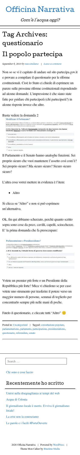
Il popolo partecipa (32, 55)
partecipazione (40, 328)
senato (32, 332)
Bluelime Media (52, 448)
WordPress (58, 444)
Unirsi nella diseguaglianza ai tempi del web (33, 393)
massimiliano (32, 63)
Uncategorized (20, 324)
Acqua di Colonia (16, 399)
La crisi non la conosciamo (22, 417)
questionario (8, 332)
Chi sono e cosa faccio (19, 372)
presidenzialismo (56, 328)
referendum (22, 332)
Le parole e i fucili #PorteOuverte (26, 423)
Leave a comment (52, 63)
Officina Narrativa (40, 10)
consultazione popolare (52, 324)
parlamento (25, 328)
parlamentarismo (10, 328)
